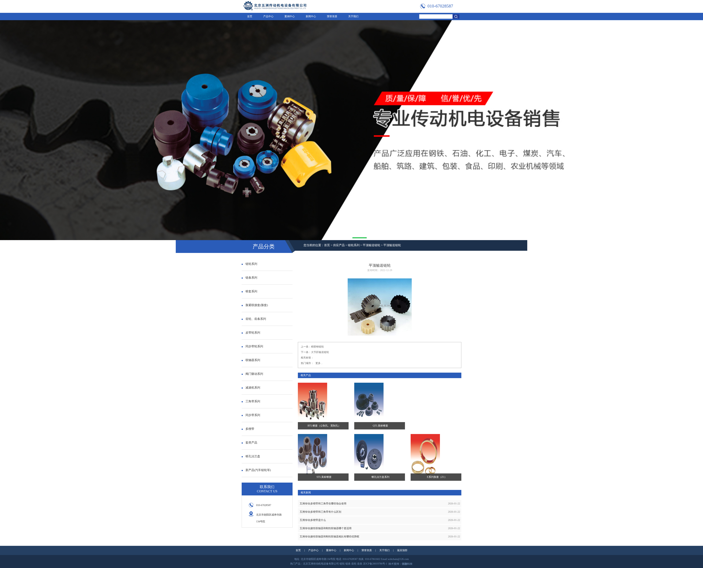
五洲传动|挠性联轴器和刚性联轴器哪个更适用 (326, 528)
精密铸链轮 (317, 346)
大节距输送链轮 (320, 352)
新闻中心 (311, 16)
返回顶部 (402, 550)
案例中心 (289, 16)
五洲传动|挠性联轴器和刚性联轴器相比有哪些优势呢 (329, 536)
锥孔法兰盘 (253, 456)
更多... (319, 363)
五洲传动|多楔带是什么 (313, 520)
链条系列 (251, 277)
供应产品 (339, 245)
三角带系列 (253, 401)
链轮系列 (354, 245)
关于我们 (353, 16)
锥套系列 (251, 291)
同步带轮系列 (254, 346)
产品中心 (268, 16)
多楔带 (250, 428)
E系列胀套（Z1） (437, 477)
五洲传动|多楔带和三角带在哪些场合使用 (323, 503)
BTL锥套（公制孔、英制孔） (324, 425)
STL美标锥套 (324, 477)
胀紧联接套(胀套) (257, 305)
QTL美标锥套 (380, 425)
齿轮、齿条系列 (256, 318)
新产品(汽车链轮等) (258, 470)
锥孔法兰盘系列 (380, 477)
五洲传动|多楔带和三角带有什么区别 (320, 511)
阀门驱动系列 (254, 373)
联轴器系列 (253, 360)
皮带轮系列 (253, 332)
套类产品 (251, 442)
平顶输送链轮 (371, 245)
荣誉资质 (332, 16)
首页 (249, 16)
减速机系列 (253, 387)
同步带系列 (253, 415)
